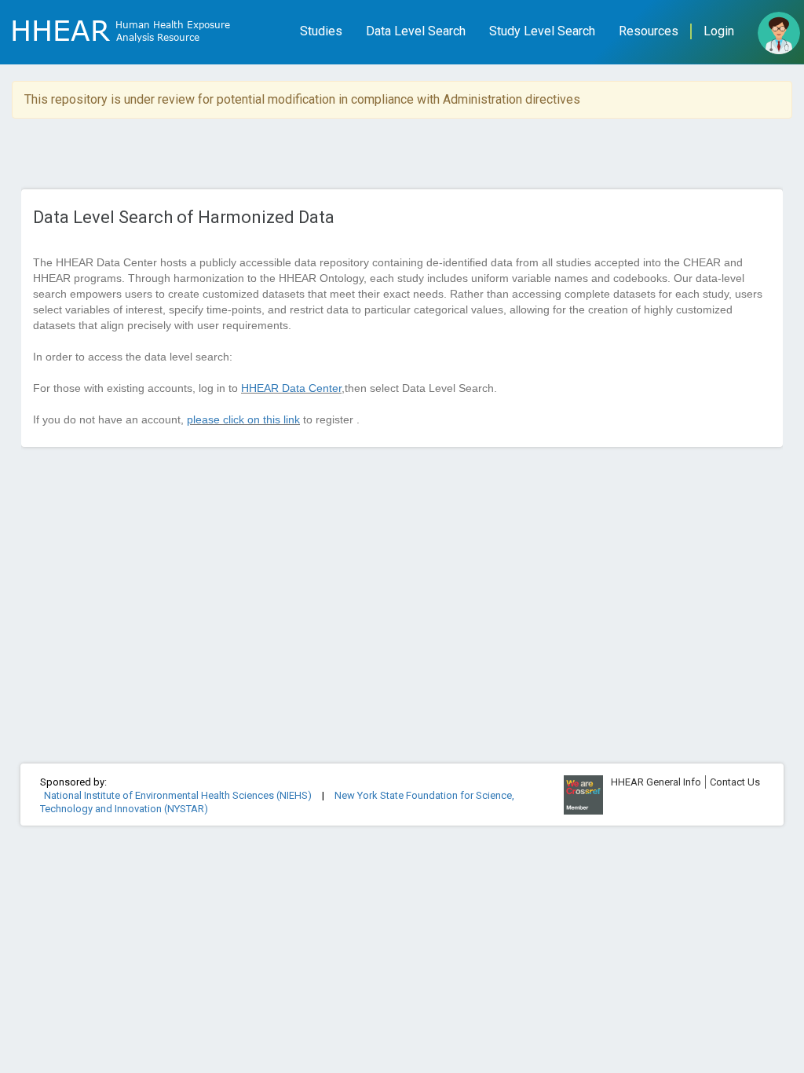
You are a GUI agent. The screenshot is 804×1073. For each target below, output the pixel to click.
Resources (648, 31)
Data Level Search (416, 31)
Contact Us (735, 782)
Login (719, 31)
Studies (321, 31)
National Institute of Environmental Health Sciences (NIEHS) (179, 795)
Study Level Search (542, 31)
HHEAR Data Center (291, 388)
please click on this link (243, 419)
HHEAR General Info (656, 782)
